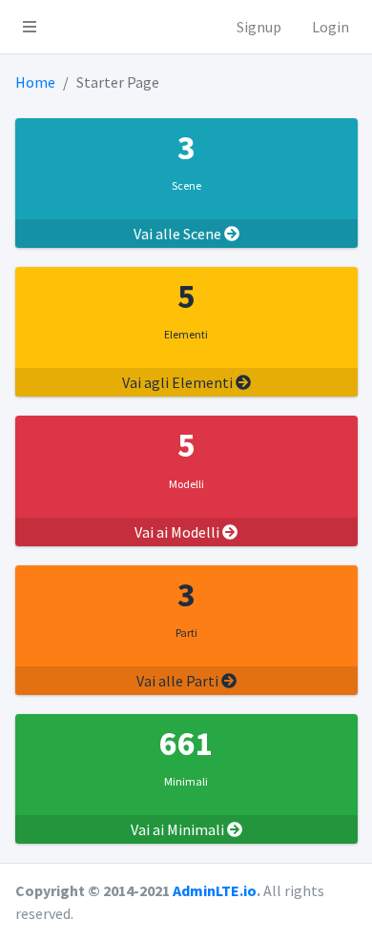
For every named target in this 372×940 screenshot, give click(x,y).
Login (330, 26)
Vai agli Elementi (179, 382)
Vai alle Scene (179, 233)
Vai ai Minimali (179, 829)
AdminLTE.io (215, 890)
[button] (30, 27)
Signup (259, 26)
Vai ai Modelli (178, 532)
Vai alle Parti (178, 680)
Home (35, 82)
